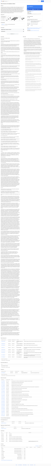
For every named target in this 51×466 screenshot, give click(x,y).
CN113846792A (3, 395)
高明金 (30, 12)
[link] (8, 24)
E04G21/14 (3, 24)
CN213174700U (3, 392)
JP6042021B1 (3, 347)
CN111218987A (3, 385)
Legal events (28, 28)
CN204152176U (3, 382)
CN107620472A (3, 352)
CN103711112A (3, 414)
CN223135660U (3, 415)
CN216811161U (3, 389)
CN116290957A (3, 372)
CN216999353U (3, 401)
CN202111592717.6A (3, 428)
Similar (39, 9)
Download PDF (30, 9)
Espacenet (32, 30)
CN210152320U (3, 402)
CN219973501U (3, 398)
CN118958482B (3, 391)
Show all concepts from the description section (6, 460)
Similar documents (33, 28)
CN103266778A (3, 341)
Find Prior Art (34, 9)
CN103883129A (3, 343)
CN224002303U (3, 411)
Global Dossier (35, 30)
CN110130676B (3, 388)
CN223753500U (3, 408)
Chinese (32, 11)
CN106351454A (3, 349)
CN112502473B (3, 405)
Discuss (38, 30)
